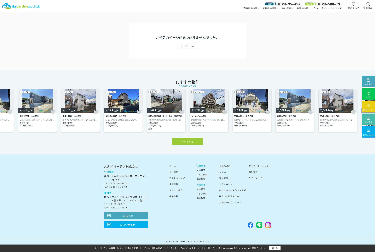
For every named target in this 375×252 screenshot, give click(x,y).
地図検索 (201, 178)
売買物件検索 (250, 8)
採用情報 (173, 196)
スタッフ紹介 (176, 190)
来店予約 (128, 216)
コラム (314, 8)
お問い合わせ (127, 224)
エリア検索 (202, 174)
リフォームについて (331, 8)
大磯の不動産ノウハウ (230, 202)
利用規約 (253, 171)
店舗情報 (173, 184)
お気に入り (353, 7)
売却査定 (223, 178)
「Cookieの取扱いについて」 (236, 248)
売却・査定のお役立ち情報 (232, 190)
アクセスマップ (177, 178)
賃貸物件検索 (270, 8)
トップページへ (187, 46)
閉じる (275, 248)
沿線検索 (201, 170)
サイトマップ (255, 178)
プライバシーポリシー (260, 165)
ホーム (172, 165)
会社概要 (286, 8)
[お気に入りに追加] (10, 112)
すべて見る (187, 141)
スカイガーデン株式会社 (121, 166)
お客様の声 (302, 8)
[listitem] (123, 110)
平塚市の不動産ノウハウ (231, 196)
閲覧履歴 (368, 7)
